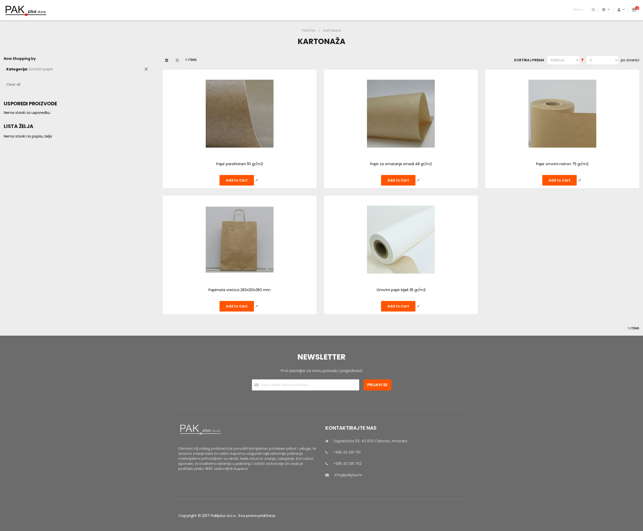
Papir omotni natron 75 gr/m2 (562, 163)
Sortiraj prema (529, 60)
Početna (309, 30)
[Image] (248, 429)
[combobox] (584, 9)
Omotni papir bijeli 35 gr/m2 (401, 289)
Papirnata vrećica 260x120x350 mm (239, 289)
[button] (256, 180)
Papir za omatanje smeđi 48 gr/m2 (401, 163)
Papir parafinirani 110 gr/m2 (239, 163)
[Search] (593, 9)
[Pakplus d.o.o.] (25, 10)
